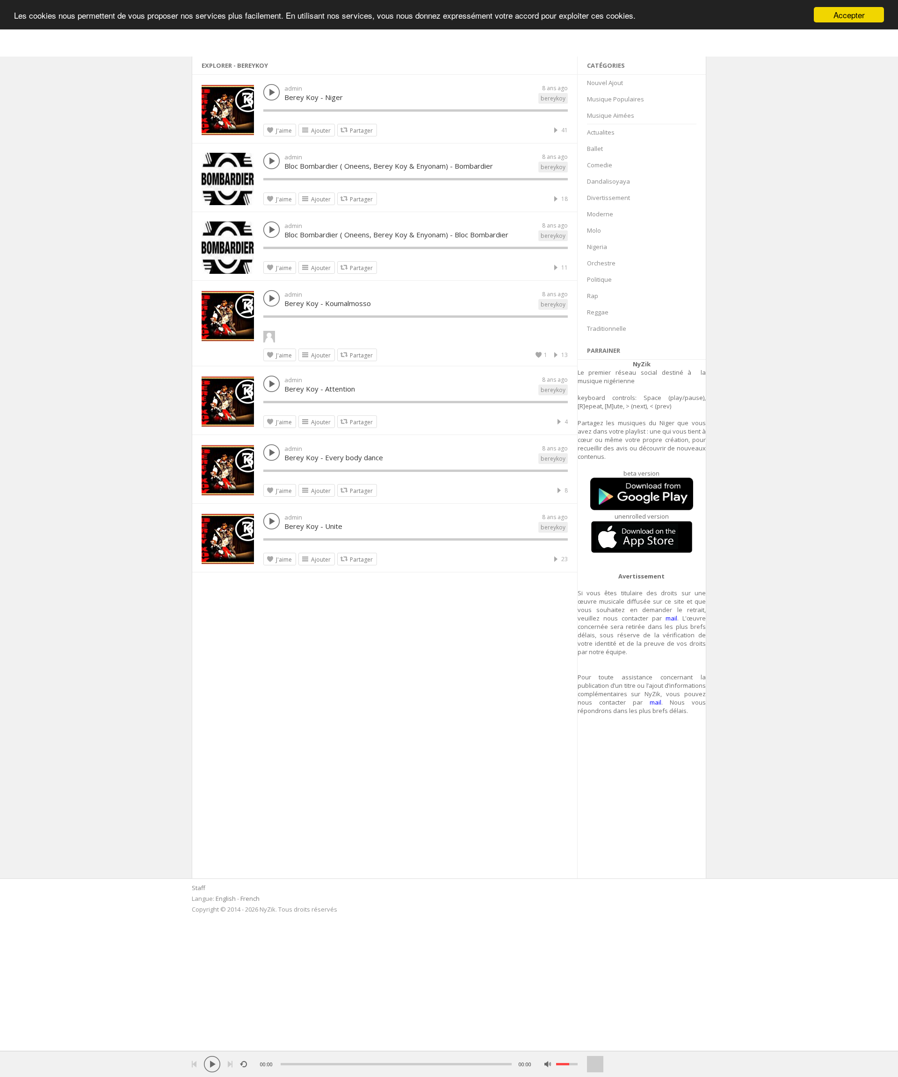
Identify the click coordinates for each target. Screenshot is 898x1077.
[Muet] (547, 1064)
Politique (599, 279)
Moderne (600, 214)
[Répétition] (243, 1064)
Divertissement (608, 197)
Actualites (601, 132)
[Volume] (567, 1064)
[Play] (212, 1064)
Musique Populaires (615, 99)
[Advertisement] (642, 802)
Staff (198, 888)
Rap (592, 296)
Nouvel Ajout (605, 82)
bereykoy (553, 98)
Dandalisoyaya (608, 181)
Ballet (595, 148)
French (250, 898)
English (226, 898)
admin (293, 88)
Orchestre (601, 263)
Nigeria (597, 247)
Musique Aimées (610, 115)
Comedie (599, 165)
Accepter (849, 15)
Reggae (597, 312)
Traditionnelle (606, 328)
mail (671, 618)
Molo (594, 230)
